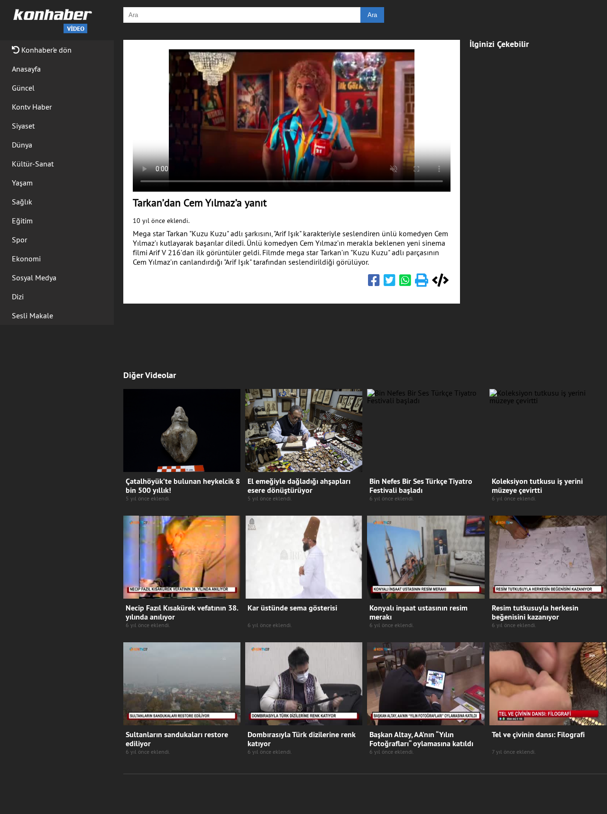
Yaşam (22, 182)
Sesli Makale (32, 315)
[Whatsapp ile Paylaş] (405, 282)
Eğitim (22, 220)
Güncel (23, 87)
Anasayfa (26, 69)
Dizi (18, 296)
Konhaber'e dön (45, 50)
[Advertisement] (538, 200)
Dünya (22, 144)
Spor (19, 239)
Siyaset (23, 125)
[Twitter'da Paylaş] (389, 282)
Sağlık (22, 201)
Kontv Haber (32, 106)
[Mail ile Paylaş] (421, 282)
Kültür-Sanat (33, 163)
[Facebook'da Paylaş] (374, 282)
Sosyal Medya (34, 277)
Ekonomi (26, 258)
